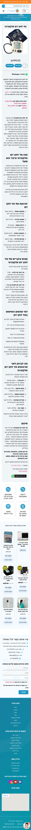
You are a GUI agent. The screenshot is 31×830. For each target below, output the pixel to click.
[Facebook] (20, 760)
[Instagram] (11, 760)
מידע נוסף (23, 528)
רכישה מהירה (10, 43)
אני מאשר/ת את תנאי (16, 660)
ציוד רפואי (8, 70)
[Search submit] (3, 6)
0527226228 (23, 449)
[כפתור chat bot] (26, 825)
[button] (3, 10)
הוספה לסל (18, 43)
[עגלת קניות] (25, 10)
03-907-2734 (16, 443)
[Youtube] (15, 760)
